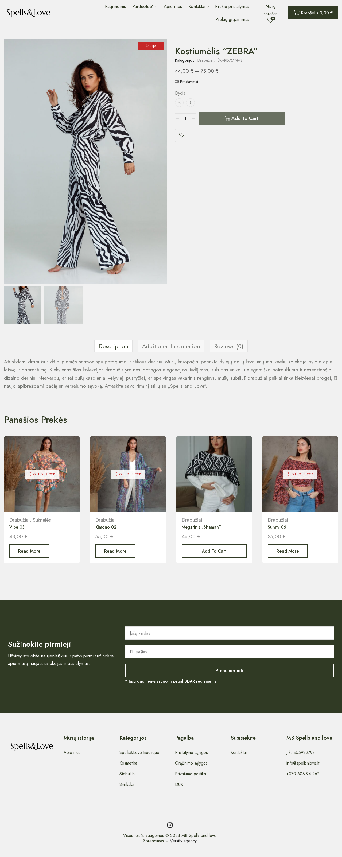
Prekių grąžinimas (232, 19)
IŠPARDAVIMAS (230, 60)
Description (113, 346)
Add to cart (244, 118)
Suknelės (42, 519)
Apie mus (173, 6)
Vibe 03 (17, 527)
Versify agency (183, 841)
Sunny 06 (277, 527)
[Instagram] (170, 825)
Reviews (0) (228, 346)
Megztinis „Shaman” (201, 527)
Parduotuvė (143, 6)
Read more (29, 551)
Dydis (180, 93)
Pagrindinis (115, 6)
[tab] (113, 346)
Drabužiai (205, 60)
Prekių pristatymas (232, 6)
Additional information (171, 346)
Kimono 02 (105, 527)
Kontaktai (196, 6)
